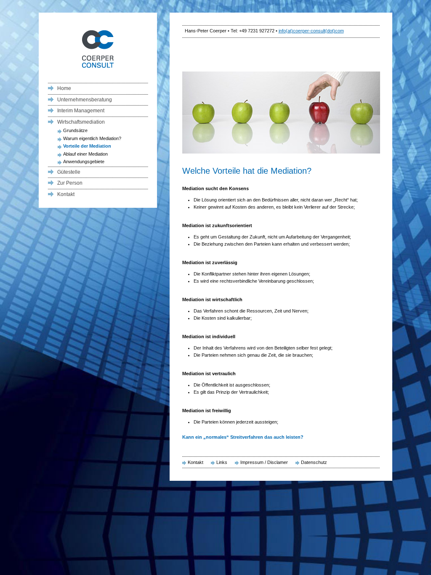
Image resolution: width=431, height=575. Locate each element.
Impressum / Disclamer (264, 462)
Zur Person (69, 183)
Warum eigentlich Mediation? (92, 138)
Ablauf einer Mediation (85, 153)
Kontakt (195, 462)
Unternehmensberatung (84, 100)
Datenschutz (314, 462)
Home (64, 88)
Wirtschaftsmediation (81, 122)
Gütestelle (68, 172)
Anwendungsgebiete (83, 161)
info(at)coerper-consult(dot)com (311, 30)
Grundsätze (75, 130)
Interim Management (80, 111)
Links (221, 462)
